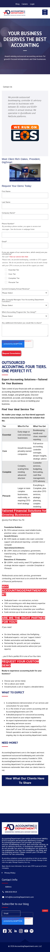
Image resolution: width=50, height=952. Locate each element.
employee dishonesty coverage (31, 840)
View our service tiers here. (19, 257)
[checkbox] (26, 277)
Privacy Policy (9, 873)
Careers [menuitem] (25, 4)
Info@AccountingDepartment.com (19, 897)
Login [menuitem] (32, 4)
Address (8, 886)
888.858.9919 (11, 892)
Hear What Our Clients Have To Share (25, 780)
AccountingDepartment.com (13, 842)
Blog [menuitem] (17, 4)
